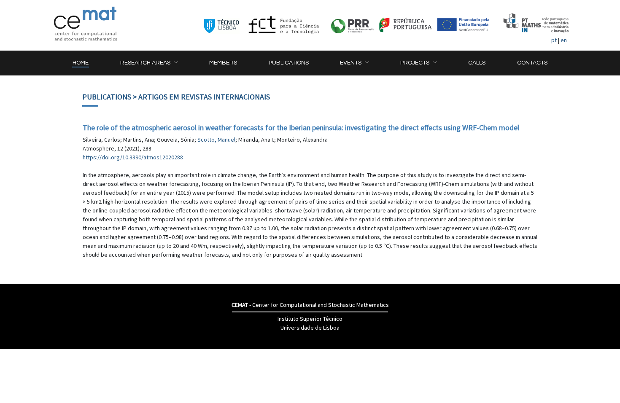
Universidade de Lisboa (310, 327)
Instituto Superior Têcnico (310, 318)
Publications (106, 97)
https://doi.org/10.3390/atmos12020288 (133, 157)
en (564, 40)
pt (554, 40)
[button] (148, 63)
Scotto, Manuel (216, 139)
